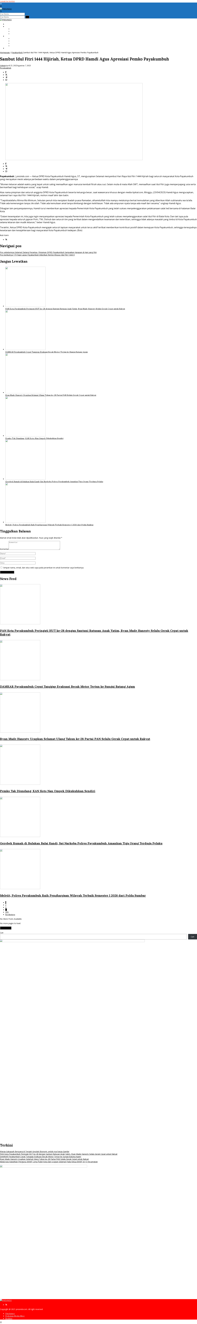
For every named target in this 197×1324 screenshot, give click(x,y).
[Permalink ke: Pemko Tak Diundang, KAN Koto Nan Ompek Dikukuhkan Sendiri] (25, 435)
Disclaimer (10, 1313)
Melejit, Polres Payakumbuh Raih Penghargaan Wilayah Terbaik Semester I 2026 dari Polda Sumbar (49, 525)
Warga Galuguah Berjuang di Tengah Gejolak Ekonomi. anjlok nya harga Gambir (34, 1151)
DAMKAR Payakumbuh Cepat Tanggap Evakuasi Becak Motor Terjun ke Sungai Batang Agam (46, 352)
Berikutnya (10, 914)
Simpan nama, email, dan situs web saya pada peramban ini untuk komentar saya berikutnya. (43, 567)
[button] (27, 17)
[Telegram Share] (6, 77)
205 (7, 912)
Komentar (4, 549)
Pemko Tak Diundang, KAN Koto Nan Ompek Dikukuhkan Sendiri (34, 438)
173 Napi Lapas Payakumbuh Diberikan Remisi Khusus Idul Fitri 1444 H (37, 255)
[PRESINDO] (6, 9)
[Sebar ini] (5, 72)
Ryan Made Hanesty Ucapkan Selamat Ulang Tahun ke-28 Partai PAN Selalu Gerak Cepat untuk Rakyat (50, 395)
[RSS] (6, 239)
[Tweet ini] (6, 75)
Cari (1, 932)
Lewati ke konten (7, 1)
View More (5, 928)
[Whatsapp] (6, 80)
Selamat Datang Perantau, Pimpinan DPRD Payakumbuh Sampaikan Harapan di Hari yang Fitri (48, 252)
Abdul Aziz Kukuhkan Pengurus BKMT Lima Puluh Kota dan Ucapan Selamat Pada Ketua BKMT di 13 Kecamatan (49, 1161)
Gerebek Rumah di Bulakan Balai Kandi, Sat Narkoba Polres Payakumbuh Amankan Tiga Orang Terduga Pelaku (54, 481)
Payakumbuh (5, 68)
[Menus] (1, 4)
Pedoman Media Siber (15, 1316)
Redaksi (8, 1318)
